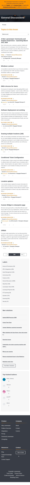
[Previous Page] (4, 254)
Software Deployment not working (13, 110)
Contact (18, 428)
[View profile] (2, 58)
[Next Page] (25, 254)
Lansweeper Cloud (7, 286)
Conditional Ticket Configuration (12, 157)
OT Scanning (6, 292)
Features (5, 278)
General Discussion (7, 280)
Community (5, 275)
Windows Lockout (7, 66)
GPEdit (3, 230)
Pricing (3, 433)
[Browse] (2, 12)
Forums (4, 24)
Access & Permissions (8, 266)
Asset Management (7, 272)
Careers (18, 431)
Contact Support (5, 459)
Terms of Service (20, 475)
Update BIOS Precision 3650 (10, 317)
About (17, 425)
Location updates (7, 181)
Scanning (5, 298)
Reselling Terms (14, 477)
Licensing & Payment (7, 289)
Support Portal (17, 5)
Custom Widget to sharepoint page (13, 205)
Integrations (4, 431)
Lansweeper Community (8, 12)
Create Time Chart (7, 322)
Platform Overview (6, 428)
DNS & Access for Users (9, 86)
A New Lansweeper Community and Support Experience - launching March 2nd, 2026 (14, 40)
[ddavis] (7, 405)
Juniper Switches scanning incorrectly (12, 327)
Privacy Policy (18, 473)
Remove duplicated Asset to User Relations (13, 356)
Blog (2, 452)
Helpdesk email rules (8, 361)
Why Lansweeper (5, 425)
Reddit (8, 5)
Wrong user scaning (8, 351)
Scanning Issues (7, 339)
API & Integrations (7, 269)
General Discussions (17, 54)
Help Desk (5, 283)
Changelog (4, 439)
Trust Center (10, 473)
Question (5, 295)
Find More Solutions (9, 365)
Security (4, 301)
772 (22, 254)
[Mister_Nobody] (9, 380)
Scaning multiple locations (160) (12, 134)
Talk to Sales (20, 452)
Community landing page (9, 7)
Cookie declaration (9, 475)
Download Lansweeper (7, 436)
